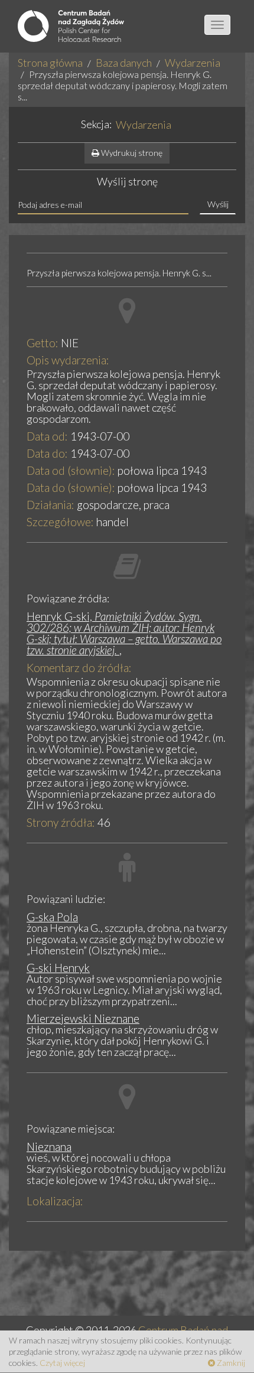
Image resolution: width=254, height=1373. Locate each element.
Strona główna (50, 62)
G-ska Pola (52, 917)
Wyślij (218, 204)
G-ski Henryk (58, 967)
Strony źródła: (61, 822)
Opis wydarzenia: (68, 360)
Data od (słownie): (71, 470)
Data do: (47, 453)
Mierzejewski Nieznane (83, 1018)
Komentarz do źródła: (79, 667)
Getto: (42, 342)
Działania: (50, 504)
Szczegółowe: (60, 521)
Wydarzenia (192, 62)
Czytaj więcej (62, 1363)
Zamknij (230, 1363)
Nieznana (49, 1146)
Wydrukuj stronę (130, 153)
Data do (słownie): (71, 487)
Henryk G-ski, (124, 633)
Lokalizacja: (55, 1200)
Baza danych (124, 62)
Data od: (47, 436)
